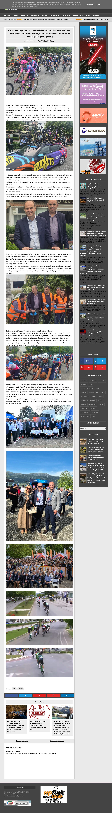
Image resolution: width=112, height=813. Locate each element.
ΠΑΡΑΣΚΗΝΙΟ (92, 404)
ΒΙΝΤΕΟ (44, 15)
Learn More (90, 4)
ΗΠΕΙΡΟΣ (20, 689)
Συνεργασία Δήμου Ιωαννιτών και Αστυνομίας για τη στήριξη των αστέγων (96, 301)
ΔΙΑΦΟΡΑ (83, 392)
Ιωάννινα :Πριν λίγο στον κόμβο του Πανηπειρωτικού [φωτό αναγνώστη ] (96, 287)
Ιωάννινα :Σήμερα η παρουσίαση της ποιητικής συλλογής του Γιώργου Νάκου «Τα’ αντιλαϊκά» (96, 233)
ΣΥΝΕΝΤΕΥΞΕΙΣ (85, 416)
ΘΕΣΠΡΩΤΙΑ (34, 15)
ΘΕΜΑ (101, 396)
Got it (98, 4)
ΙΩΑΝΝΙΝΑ (7, 15)
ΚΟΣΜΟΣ (83, 404)
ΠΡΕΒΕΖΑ (24, 15)
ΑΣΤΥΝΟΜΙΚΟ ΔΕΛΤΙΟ (87, 388)
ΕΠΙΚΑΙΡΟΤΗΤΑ (77, 15)
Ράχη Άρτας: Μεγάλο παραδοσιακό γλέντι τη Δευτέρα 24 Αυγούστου (94, 186)
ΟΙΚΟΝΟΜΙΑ (65, 15)
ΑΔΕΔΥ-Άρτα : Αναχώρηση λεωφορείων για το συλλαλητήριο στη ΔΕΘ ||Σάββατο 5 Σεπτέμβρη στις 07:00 (38, 725)
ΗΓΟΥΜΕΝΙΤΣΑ (85, 396)
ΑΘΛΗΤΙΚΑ (102, 381)
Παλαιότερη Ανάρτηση (57, 741)
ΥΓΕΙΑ (88, 15)
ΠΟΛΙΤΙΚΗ (101, 404)
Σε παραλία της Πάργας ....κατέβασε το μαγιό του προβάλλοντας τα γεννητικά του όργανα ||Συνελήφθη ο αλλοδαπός (92, 269)
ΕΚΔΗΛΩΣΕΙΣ (54, 15)
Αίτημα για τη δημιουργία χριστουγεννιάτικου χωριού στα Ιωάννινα (95, 200)
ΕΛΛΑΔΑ (91, 392)
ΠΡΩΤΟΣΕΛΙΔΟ (85, 412)
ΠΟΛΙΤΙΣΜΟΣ (84, 408)
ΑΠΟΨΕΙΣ (83, 384)
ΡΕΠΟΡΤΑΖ (95, 412)
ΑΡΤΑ (16, 15)
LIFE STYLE (84, 381)
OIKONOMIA (93, 381)
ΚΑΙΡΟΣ (95, 15)
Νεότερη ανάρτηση (22, 741)
